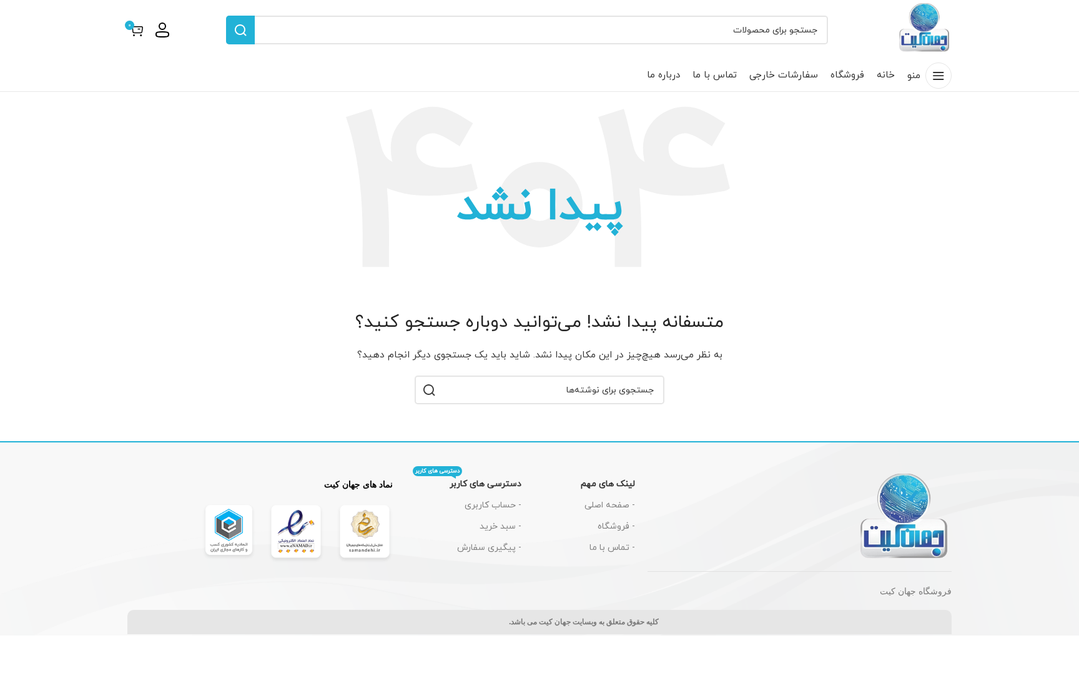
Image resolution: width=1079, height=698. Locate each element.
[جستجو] (240, 30)
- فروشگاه (616, 526)
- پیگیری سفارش (489, 548)
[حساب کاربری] (162, 29)
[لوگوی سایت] (925, 29)
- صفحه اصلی (609, 505)
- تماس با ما (612, 548)
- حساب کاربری (493, 505)
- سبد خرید (500, 526)
